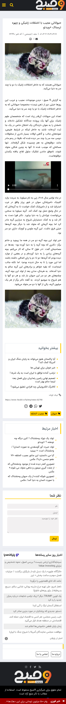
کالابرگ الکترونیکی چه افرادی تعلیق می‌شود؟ (33, 387)
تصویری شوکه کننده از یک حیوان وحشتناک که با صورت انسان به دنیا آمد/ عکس (31, 478)
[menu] (4, 5)
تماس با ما (42, 654)
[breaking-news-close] (63, 701)
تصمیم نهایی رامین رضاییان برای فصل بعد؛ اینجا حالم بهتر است (33, 380)
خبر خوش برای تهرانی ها (42, 367)
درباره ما (56, 654)
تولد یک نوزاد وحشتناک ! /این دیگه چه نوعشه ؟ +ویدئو (34, 440)
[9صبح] (50, 5)
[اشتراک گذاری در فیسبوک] (26, 406)
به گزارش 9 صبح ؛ (51, 100)
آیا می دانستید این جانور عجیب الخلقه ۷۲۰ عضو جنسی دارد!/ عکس (32, 457)
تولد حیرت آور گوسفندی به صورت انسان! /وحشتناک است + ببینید (33, 449)
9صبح (32, 690)
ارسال (54, 538)
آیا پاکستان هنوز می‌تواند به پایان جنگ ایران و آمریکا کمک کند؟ (31, 360)
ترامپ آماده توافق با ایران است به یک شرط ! (32, 373)
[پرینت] (30, 39)
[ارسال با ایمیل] (36, 39)
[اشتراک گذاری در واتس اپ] (36, 406)
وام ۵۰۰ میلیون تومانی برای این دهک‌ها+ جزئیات (26, 701)
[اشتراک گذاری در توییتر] (40, 406)
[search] (11, 5)
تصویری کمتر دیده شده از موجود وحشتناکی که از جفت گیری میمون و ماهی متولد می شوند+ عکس (31, 468)
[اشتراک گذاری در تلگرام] (31, 406)
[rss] (40, 667)
